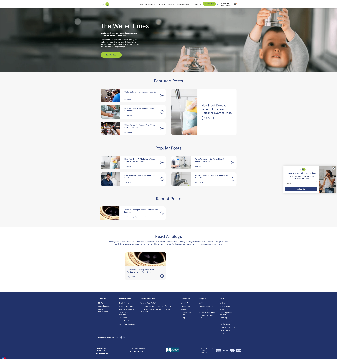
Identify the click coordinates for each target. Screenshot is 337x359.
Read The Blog (111, 55)
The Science (123, 318)
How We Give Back (186, 313)
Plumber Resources (206, 309)
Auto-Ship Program (105, 306)
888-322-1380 (102, 353)
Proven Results (124, 321)
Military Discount (226, 309)
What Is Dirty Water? (148, 303)
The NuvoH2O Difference (124, 313)
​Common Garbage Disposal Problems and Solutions (141, 271)
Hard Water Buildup (126, 309)
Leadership (185, 306)
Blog (183, 318)
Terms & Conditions (227, 327)
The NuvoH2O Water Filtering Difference (156, 306)
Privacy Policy (225, 331)
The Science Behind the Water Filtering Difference (155, 310)
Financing (223, 318)
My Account (102, 303)
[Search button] (218, 4)
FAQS (201, 303)
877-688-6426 (136, 351)
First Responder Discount (226, 313)
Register (228, 5)
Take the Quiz (209, 4)
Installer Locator (226, 324)
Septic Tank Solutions (127, 324)
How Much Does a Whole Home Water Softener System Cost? (217, 109)
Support (196, 4)
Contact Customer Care (205, 317)
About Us (185, 303)
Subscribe (301, 189)
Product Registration (206, 306)
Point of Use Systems (165, 4)
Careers (184, 309)
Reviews (223, 303)
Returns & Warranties (207, 313)
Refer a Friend (225, 306)
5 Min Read (207, 118)
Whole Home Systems (146, 4)
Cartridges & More (183, 4)
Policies (222, 334)
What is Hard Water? (126, 306)
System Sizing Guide (227, 321)
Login (223, 5)
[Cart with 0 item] (235, 4)
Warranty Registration (103, 310)
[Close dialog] (333, 168)
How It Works (124, 303)
